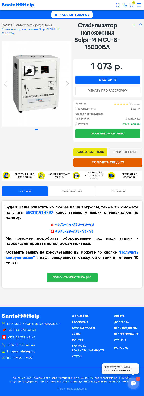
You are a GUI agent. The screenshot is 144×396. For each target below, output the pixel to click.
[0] (131, 6)
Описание (25, 191)
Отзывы (120, 340)
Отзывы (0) (118, 191)
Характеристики (72, 191)
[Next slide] (67, 84)
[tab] (36, 129)
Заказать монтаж (90, 152)
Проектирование (126, 334)
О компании (80, 316)
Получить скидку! (108, 162)
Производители (125, 328)
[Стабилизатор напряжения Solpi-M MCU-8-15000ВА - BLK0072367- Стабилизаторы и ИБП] (36, 84)
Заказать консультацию (108, 133)
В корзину (108, 80)
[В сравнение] (134, 25)
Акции (76, 334)
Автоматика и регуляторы (34, 25)
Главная (7, 25)
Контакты (121, 348)
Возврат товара (84, 328)
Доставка (121, 322)
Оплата (119, 316)
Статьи (77, 356)
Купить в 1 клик (125, 152)
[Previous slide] (5, 84)
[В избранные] (139, 25)
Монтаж (78, 340)
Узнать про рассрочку (107, 91)
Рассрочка (80, 322)
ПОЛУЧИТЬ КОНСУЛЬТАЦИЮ (72, 277)
